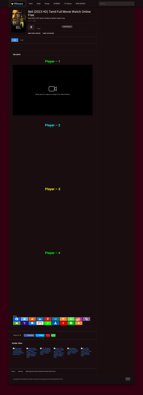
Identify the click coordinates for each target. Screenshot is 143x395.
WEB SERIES (80, 4)
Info (14, 40)
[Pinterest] (47, 319)
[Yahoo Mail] (24, 323)
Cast (21, 40)
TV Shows (68, 4)
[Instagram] (78, 319)
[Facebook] (16, 319)
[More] (78, 323)
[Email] (16, 323)
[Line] (71, 323)
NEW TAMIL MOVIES (34, 33)
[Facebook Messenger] (32, 323)
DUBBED (57, 4)
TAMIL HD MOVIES (48, 33)
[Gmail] (40, 323)
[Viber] (86, 319)
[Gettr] (63, 323)
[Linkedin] (40, 319)
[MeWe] (55, 319)
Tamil (30, 4)
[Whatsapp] (71, 319)
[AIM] (47, 323)
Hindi (38, 4)
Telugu (47, 4)
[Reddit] (32, 319)
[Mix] (63, 319)
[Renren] (55, 323)
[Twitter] (24, 319)
